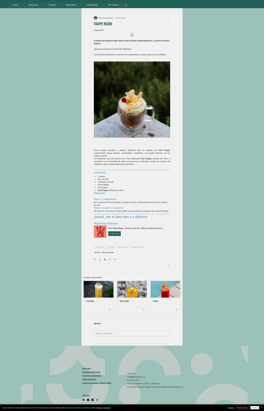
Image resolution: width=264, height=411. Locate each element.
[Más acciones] (169, 18)
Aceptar (254, 408)
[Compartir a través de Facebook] (95, 259)
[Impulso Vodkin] (132, 289)
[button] (126, 5)
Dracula (155, 301)
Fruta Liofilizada (99, 247)
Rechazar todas (242, 408)
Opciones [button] (231, 408)
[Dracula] (165, 289)
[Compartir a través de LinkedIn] (105, 259)
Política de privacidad (103, 408)
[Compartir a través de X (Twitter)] (100, 259)
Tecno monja (90, 301)
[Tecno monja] (98, 289)
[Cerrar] (261, 407)
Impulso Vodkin (124, 301)
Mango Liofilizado (123, 247)
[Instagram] (88, 400)
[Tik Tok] (97, 400)
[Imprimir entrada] (115, 259)
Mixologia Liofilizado (137, 247)
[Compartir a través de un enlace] (110, 259)
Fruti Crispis (111, 247)
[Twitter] (92, 400)
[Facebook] (83, 400)
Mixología (97, 252)
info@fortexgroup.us (136, 377)
